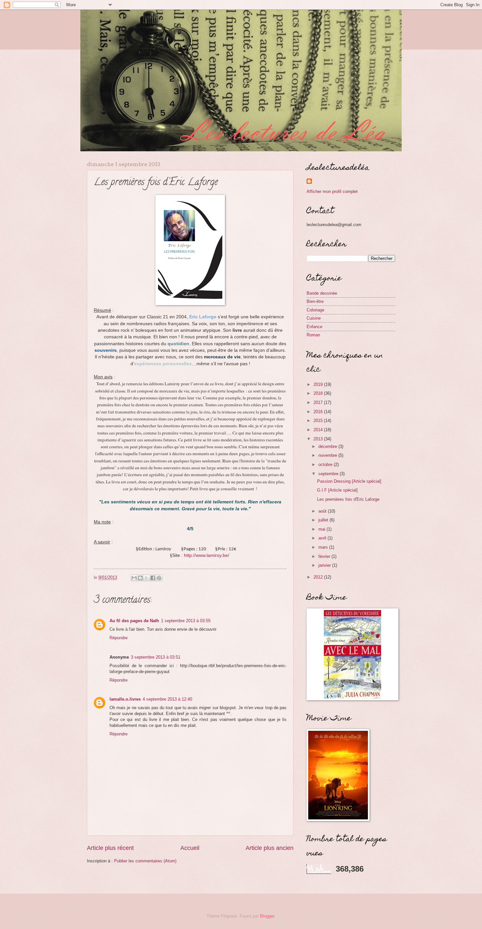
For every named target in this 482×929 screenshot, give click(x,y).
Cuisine (314, 318)
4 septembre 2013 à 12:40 (167, 699)
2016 (318, 411)
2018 (318, 393)
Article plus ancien (269, 848)
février (324, 556)
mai (322, 529)
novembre (328, 455)
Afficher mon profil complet (332, 191)
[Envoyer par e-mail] (134, 578)
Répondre (119, 637)
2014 (318, 429)
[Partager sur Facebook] (153, 578)
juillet (324, 519)
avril (323, 538)
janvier (325, 565)
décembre (328, 446)
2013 (318, 438)
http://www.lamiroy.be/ (206, 555)
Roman (313, 334)
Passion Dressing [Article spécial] (349, 481)
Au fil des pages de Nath (134, 620)
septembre (329, 473)
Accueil (189, 848)
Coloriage (315, 309)
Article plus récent (110, 848)
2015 (318, 420)
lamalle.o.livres (125, 699)
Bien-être (315, 301)
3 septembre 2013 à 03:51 (155, 657)
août (323, 511)
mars (323, 547)
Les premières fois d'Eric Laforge (348, 499)
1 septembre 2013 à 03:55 (186, 620)
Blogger (267, 916)
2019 (318, 384)
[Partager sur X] (146, 578)
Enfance (314, 326)
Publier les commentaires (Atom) (145, 860)
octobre (326, 464)
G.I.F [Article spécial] (337, 490)
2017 (318, 402)
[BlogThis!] (140, 578)
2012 (318, 577)
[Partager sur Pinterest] (159, 578)
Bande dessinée (322, 293)
